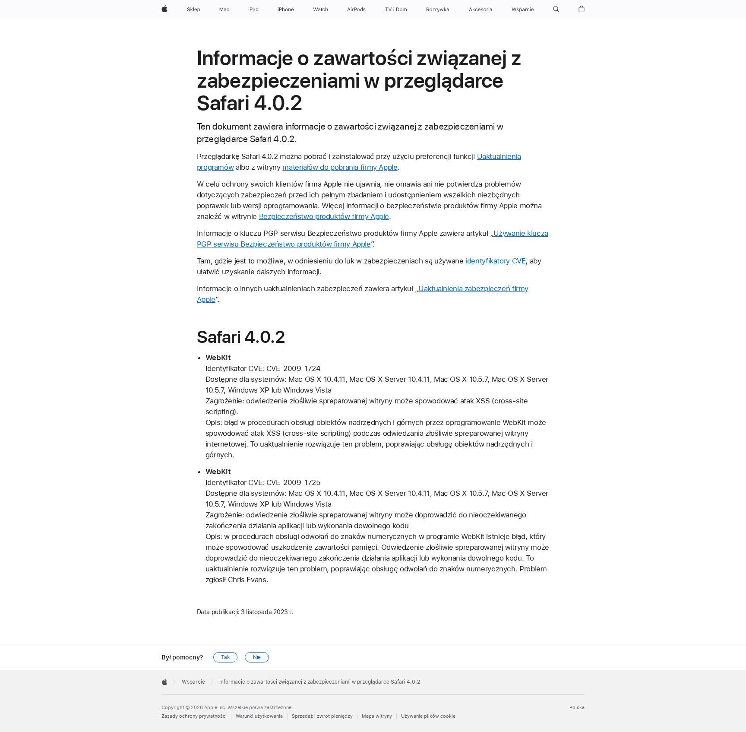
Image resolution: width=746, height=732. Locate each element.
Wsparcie (193, 682)
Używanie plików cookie (428, 716)
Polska (577, 707)
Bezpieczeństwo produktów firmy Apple (324, 216)
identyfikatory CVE (495, 261)
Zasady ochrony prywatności (194, 716)
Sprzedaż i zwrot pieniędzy (322, 716)
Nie (257, 657)
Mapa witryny (377, 716)
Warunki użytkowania (259, 716)
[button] (556, 9)
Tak (225, 657)
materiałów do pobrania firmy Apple (339, 167)
